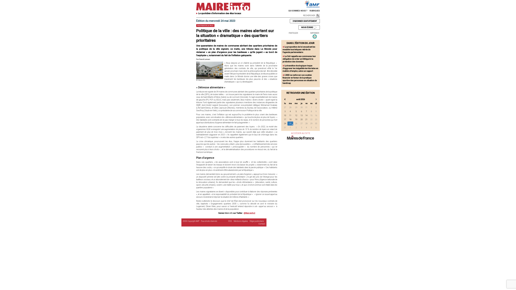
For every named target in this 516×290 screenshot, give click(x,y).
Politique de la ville (205, 25)
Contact (261, 224)
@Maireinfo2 (249, 213)
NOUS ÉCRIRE (307, 27)
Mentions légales (241, 221)
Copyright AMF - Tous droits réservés (202, 221)
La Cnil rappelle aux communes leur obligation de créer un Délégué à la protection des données (299, 59)
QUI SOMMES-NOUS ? (297, 11)
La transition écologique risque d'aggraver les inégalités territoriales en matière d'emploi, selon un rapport (300, 68)
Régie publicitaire (257, 221)
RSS (230, 221)
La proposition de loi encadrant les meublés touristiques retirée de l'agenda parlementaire (299, 49)
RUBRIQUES (315, 11)
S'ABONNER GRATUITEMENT (305, 21)
